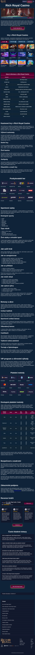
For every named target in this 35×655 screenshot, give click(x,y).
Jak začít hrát (4, 615)
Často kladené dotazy (6, 633)
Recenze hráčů (5, 631)
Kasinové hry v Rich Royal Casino (8, 608)
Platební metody (5, 622)
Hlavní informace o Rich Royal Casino (9, 606)
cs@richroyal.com (17, 490)
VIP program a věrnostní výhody (8, 620)
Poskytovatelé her (5, 611)
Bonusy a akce (5, 617)
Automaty (29, 41)
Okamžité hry (21, 41)
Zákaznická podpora (6, 629)
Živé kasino (12, 41)
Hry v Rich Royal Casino (6, 604)
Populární (4, 41)
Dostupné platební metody (7, 624)
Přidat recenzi (28, 503)
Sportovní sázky (5, 613)
